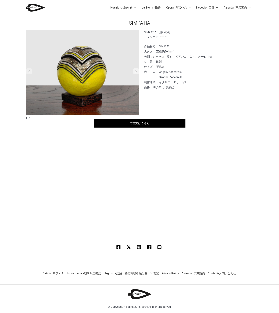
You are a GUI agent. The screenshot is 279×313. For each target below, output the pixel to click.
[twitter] (129, 247)
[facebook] (119, 247)
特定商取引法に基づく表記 (142, 273)
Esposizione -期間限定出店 (84, 273)
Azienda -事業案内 (193, 273)
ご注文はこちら (140, 123)
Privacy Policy (170, 273)
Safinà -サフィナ (53, 273)
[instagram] (139, 247)
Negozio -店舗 (113, 273)
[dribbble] (150, 247)
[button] (136, 71)
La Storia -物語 (151, 7)
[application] (134, 7)
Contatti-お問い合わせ (222, 273)
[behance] (160, 247)
